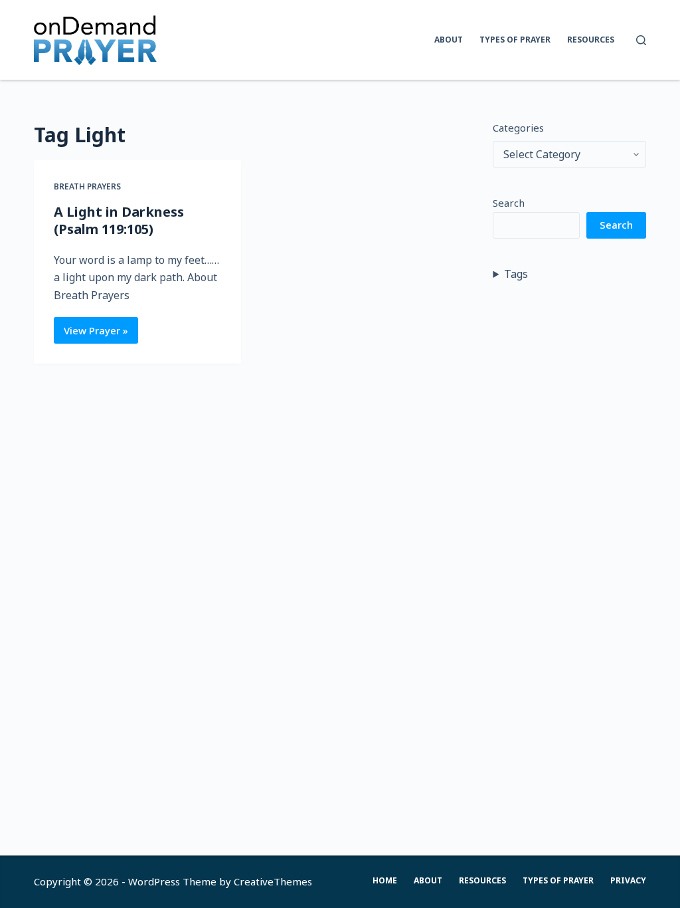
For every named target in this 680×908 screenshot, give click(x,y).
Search (509, 202)
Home (385, 880)
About (448, 39)
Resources (590, 39)
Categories (518, 127)
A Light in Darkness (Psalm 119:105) (119, 220)
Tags (516, 274)
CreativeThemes (273, 881)
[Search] (641, 40)
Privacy (628, 880)
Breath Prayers (87, 186)
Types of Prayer (515, 39)
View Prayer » (101, 334)
